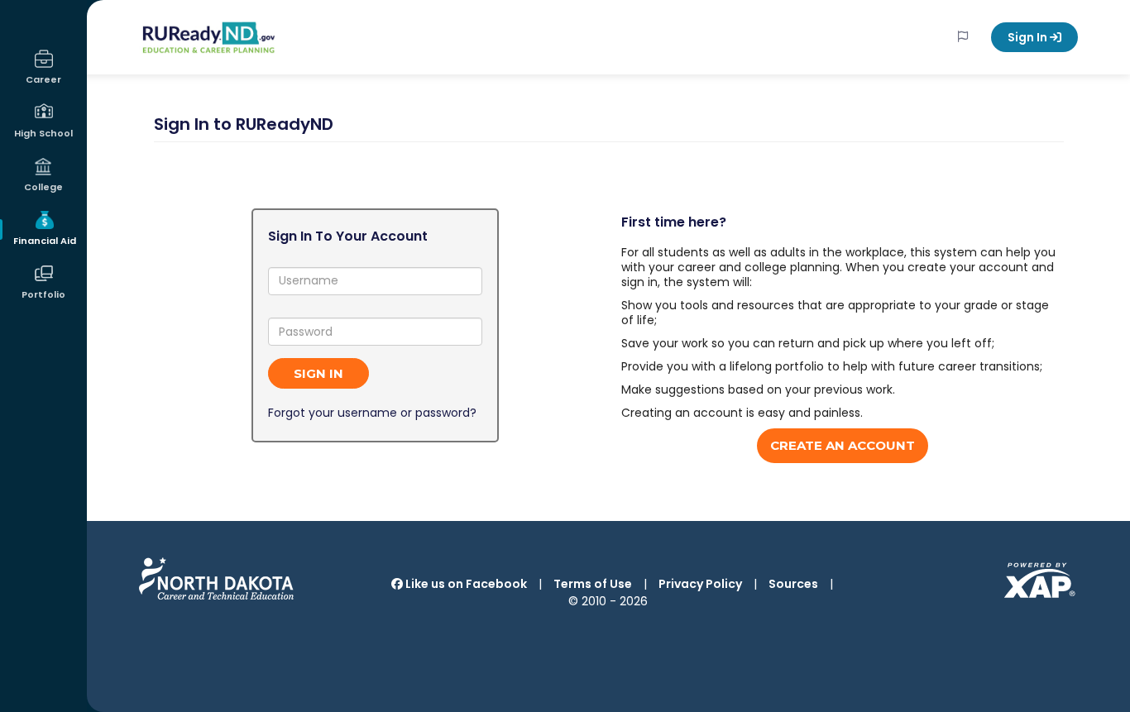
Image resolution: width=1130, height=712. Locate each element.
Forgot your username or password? (372, 412)
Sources (793, 583)
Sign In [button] (318, 373)
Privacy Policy (700, 583)
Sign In (1029, 37)
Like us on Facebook (465, 583)
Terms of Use (592, 583)
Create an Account (842, 445)
